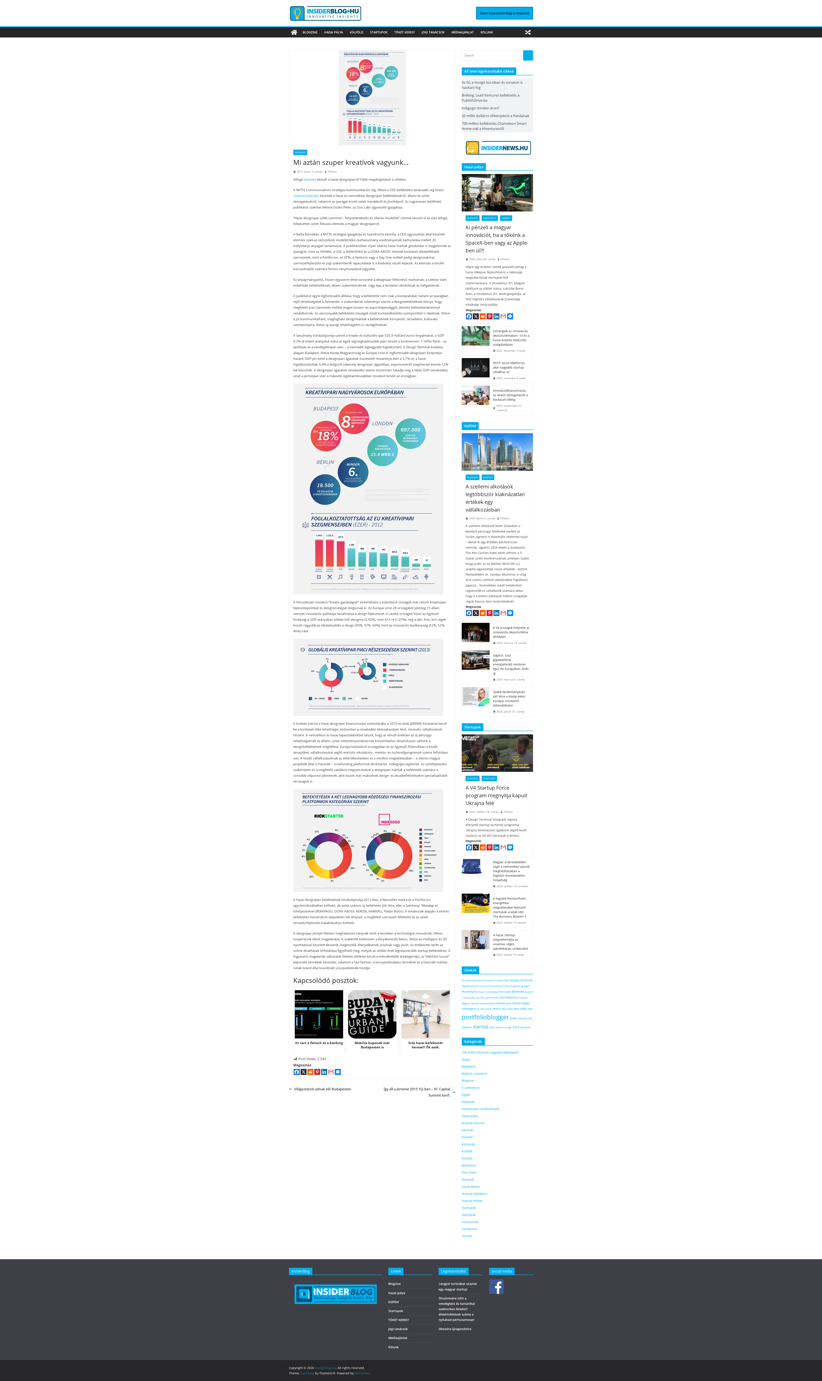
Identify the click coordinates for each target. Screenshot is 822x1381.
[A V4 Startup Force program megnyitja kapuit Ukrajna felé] (497, 753)
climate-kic (489, 980)
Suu (492, 1027)
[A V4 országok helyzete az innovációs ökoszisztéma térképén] (476, 635)
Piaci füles (469, 1172)
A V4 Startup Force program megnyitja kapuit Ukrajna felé (496, 795)
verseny (525, 1027)
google (525, 986)
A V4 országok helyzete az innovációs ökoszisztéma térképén (511, 632)
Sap (530, 1018)
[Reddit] (310, 1072)
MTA (504, 1008)
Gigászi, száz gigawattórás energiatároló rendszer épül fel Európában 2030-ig (511, 664)
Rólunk (487, 32)
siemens (467, 1027)
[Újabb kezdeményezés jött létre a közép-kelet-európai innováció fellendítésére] (476, 702)
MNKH (496, 1009)
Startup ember (472, 1201)
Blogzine (310, 32)
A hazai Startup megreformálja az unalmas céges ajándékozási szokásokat (510, 942)
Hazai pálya (333, 32)
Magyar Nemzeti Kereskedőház (479, 1003)
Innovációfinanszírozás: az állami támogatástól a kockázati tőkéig (510, 395)
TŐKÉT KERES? (404, 32)
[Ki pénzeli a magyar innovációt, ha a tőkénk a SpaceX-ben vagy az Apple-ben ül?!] (497, 192)
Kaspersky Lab (472, 997)
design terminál (521, 980)
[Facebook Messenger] (338, 1072)
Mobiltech (469, 1165)
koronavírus (509, 997)
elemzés (310, 179)
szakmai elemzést (306, 195)
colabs (499, 980)
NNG (530, 1008)
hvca (481, 992)
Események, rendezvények (480, 1109)
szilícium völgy (504, 1027)
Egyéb (466, 1095)
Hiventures (470, 991)
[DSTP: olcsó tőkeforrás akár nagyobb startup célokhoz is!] (476, 370)
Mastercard (503, 1003)
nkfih (523, 1009)
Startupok (378, 32)
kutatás (523, 997)
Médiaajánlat (462, 32)
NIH (516, 1009)
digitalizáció (469, 986)
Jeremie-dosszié (473, 1123)
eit (478, 986)
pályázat (522, 1018)
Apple (466, 1059)
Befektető (468, 1066)
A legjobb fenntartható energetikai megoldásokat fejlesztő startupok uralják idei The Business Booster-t (509, 907)
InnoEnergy (491, 991)
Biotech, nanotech (474, 1073)
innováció (505, 992)
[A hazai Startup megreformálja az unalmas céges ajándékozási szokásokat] (476, 945)
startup (480, 1027)
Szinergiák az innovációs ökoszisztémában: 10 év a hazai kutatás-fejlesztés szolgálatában (511, 338)
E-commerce (471, 1088)
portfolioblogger (485, 1017)
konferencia (492, 997)
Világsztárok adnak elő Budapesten (322, 1089)
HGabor (332, 171)
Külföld (356, 32)
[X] (304, 1072)
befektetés (471, 980)
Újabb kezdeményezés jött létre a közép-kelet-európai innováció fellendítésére (509, 698)
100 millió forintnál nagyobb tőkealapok (490, 1052)
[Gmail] (331, 1072)
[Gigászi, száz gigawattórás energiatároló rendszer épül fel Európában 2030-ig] (476, 667)
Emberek (468, 1102)
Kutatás (467, 1158)
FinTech (507, 986)
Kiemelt (506, 218)
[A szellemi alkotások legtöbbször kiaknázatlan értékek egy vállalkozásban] (497, 452)
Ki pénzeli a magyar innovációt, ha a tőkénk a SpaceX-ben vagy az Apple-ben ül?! (497, 239)
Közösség (468, 1144)
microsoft (485, 1009)
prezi (513, 1018)
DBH (506, 980)
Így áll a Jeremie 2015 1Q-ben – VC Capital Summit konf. (417, 1092)
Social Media (471, 1187)
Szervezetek (470, 1222)
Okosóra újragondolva (455, 1329)
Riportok (468, 1179)
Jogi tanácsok (433, 32)
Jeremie (518, 991)
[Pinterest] (317, 1072)
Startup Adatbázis (474, 1194)
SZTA (516, 1027)
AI (463, 980)
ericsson (485, 986)
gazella (517, 986)
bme (480, 980)
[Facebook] (297, 1072)
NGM (510, 1008)
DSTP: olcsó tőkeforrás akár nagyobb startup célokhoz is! (509, 367)
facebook (496, 986)
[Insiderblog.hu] (294, 32)
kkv (482, 997)
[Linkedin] (324, 1072)
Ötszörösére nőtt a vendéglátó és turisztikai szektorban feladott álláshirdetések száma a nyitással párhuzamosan (457, 1309)
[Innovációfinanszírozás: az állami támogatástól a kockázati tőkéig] (476, 400)
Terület (467, 1236)
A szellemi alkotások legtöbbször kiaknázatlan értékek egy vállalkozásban (495, 498)
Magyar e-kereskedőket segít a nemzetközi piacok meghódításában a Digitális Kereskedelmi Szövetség (511, 871)
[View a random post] (528, 32)
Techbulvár (470, 1229)
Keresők (467, 1130)
